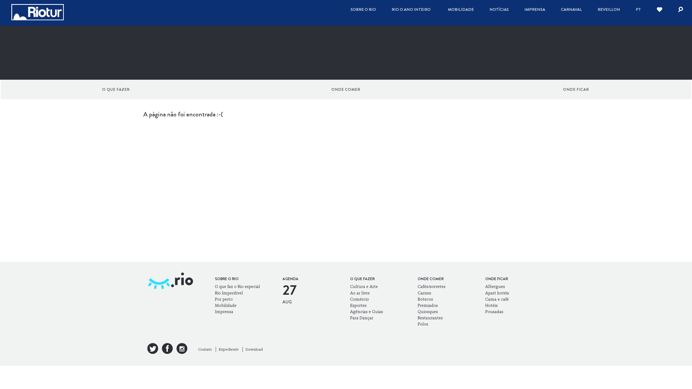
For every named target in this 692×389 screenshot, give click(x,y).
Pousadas (494, 311)
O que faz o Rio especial (237, 286)
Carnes (424, 293)
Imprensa (534, 9)
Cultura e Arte (364, 286)
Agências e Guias (366, 311)
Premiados (428, 305)
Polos (423, 324)
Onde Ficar (576, 89)
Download (254, 349)
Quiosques (428, 311)
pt (638, 9)
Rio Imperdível (229, 293)
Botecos (425, 299)
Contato (205, 349)
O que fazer (116, 89)
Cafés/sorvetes (431, 286)
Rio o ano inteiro (411, 9)
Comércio (359, 299)
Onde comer (345, 89)
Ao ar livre (360, 293)
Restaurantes (430, 317)
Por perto (224, 299)
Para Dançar (361, 317)
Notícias (499, 9)
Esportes (358, 305)
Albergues (495, 286)
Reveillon (609, 9)
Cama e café (497, 299)
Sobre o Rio (363, 9)
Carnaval (571, 9)
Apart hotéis (497, 293)
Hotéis (491, 305)
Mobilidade (461, 9)
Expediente (229, 349)
